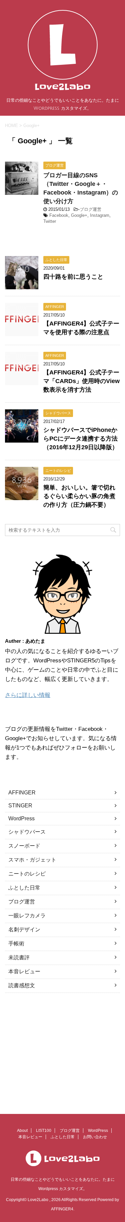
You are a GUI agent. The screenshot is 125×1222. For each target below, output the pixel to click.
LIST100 (43, 1130)
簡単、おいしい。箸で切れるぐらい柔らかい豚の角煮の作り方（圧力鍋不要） (79, 496)
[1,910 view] (21, 286)
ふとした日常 (24, 887)
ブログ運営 (90, 209)
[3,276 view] (21, 439)
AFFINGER (22, 792)
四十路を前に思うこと (73, 276)
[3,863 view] (21, 333)
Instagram (99, 215)
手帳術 (16, 943)
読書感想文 (21, 985)
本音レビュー (24, 971)
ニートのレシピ (27, 874)
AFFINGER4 (62, 1209)
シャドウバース (27, 832)
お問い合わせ (95, 1137)
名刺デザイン (24, 929)
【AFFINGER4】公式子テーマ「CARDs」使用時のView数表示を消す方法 (81, 381)
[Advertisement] (61, 1049)
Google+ (79, 215)
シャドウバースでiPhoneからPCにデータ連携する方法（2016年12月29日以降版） (80, 439)
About (22, 1130)
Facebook (58, 215)
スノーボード (24, 846)
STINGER (20, 805)
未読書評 (19, 957)
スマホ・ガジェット (32, 860)
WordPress (21, 818)
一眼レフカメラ (27, 915)
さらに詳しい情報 (27, 695)
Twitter (49, 221)
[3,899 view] (21, 382)
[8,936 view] (21, 497)
